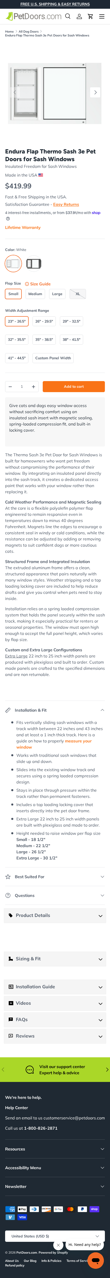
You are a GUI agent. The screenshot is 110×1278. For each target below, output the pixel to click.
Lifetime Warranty (23, 227)
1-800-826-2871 (41, 1128)
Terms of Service (79, 1261)
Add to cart (74, 386)
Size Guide (40, 283)
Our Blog (30, 1261)
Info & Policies (51, 1261)
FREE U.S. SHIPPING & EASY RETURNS (55, 4)
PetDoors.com (26, 1252)
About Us (12, 1261)
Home (9, 31)
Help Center (16, 1107)
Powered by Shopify (53, 1252)
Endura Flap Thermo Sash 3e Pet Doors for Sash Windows (47, 35)
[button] (90, 16)
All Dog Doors (29, 31)
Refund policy (15, 1265)
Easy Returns (66, 204)
